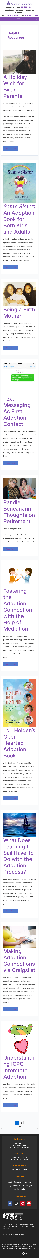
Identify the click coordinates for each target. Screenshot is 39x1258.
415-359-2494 (31, 15)
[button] (36, 19)
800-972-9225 (11, 15)
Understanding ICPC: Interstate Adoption (18, 1067)
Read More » (11, 147)
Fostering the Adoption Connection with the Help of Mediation (17, 610)
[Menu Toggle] (16, 19)
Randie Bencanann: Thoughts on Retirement (19, 511)
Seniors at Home (13, 1224)
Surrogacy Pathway (9, 1228)
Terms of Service (18, 1234)
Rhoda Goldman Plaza (27, 1226)
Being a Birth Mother (19, 312)
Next (21, 1127)
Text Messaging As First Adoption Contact (17, 411)
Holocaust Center (13, 1226)
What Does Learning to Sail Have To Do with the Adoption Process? (18, 856)
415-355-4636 (26, 7)
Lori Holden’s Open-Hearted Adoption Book (19, 743)
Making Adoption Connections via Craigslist (19, 960)
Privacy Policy (7, 1234)
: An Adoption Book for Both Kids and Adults (19, 219)
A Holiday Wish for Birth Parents (15, 86)
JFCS (4, 1224)
